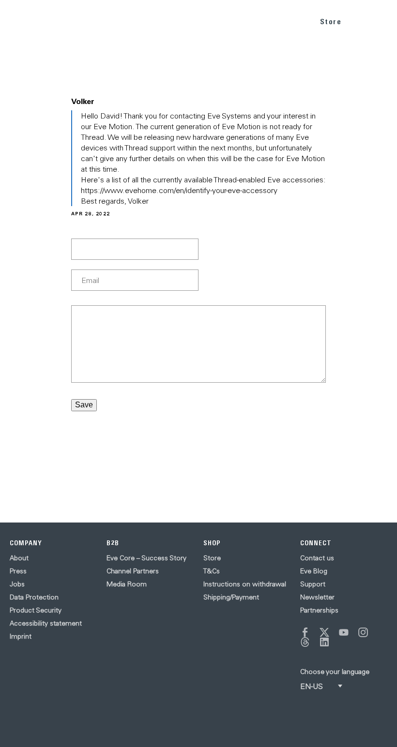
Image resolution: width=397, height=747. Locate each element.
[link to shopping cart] (361, 20)
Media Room (127, 584)
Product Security (35, 610)
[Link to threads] (305, 642)
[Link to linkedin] (324, 642)
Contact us (317, 557)
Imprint (20, 636)
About (19, 557)
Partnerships (319, 610)
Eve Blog (313, 571)
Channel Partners (133, 571)
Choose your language (334, 671)
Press (18, 571)
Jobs (17, 584)
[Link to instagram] (363, 632)
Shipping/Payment (231, 597)
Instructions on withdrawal (244, 584)
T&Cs (211, 571)
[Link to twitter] (324, 632)
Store (331, 21)
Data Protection (34, 597)
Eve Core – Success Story (146, 557)
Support (312, 584)
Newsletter (317, 597)
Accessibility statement (46, 623)
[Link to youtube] (344, 632)
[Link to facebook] (305, 632)
